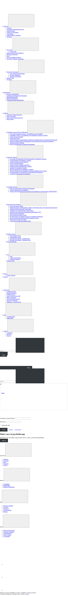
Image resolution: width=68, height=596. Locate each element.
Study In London (11, 116)
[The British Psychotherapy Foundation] (12, 12)
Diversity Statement (15, 75)
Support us (6, 290)
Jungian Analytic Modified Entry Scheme (21, 166)
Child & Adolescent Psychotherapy (19, 162)
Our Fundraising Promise (13, 299)
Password (2, 421)
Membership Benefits (12, 97)
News (8, 56)
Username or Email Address (7, 418)
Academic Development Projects (15, 29)
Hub (4, 315)
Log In (3, 429)
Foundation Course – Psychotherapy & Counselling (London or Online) (29, 135)
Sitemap (5, 511)
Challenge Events (11, 291)
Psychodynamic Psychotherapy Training (20, 160)
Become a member (8, 505)
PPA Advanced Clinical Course (18, 215)
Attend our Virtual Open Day (14, 115)
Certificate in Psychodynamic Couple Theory (22, 210)
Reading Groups (11, 234)
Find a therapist (7, 510)
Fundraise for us (11, 294)
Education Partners (12, 241)
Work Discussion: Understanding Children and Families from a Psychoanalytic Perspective (33, 140)
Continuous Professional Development (17, 95)
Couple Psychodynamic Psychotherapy (20, 174)
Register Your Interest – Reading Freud (20, 240)
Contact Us (10, 333)
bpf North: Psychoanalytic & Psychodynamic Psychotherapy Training (28, 159)
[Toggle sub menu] (21, 20)
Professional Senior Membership (15, 100)
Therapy (5, 277)
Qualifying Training (12, 157)
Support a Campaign (12, 300)
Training (5, 113)
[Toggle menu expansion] (18, 449)
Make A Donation (11, 297)
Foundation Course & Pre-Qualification (17, 132)
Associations (10, 34)
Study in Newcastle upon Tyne (15, 118)
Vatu (27, 594)
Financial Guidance (15, 259)
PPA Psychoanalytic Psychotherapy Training (21, 169)
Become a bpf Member (13, 94)
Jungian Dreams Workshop (17, 143)
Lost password (18, 429)
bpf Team (9, 334)
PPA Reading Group (15, 235)
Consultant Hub (11, 316)
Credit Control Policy (15, 258)
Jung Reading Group (15, 237)
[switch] (0, 425)
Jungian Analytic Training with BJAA (20, 165)
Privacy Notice (7, 535)
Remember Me (6, 425)
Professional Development (13, 204)
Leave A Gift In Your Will (13, 296)
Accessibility (6, 536)
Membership (6, 92)
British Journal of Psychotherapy (15, 53)
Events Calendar (11, 275)
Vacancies (9, 79)
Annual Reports (11, 31)
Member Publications (12, 98)
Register (11, 429)
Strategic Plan (10, 78)
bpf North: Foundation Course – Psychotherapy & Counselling (26, 134)
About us (5, 26)
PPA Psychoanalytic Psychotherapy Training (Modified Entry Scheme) (28, 171)
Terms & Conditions (8, 532)
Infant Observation (15, 138)
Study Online (10, 119)
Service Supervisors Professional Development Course (24, 218)
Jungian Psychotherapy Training (18, 168)
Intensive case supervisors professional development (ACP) (25, 212)
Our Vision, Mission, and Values (15, 59)
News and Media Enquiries (14, 57)
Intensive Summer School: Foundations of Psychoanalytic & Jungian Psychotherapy (32, 141)
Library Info (13, 51)
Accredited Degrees (12, 187)
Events (5, 273)
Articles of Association (12, 32)
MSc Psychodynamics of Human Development (22, 144)
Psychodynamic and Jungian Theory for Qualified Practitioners (26, 216)
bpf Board (9, 37)
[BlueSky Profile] (15, 590)
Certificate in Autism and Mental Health (20, 221)
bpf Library (10, 50)
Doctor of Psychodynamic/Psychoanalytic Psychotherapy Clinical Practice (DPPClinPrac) (33, 191)
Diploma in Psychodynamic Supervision (20, 209)
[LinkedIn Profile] (15, 564)
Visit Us (9, 335)
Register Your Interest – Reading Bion (20, 238)
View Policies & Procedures (17, 73)
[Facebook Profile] (15, 577)
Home (3, 393)
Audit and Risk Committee (14, 35)
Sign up (4, 440)
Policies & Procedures (12, 72)
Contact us (6, 508)
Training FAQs (11, 261)
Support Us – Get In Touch (14, 302)
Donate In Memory (12, 293)
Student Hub (10, 318)
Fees (8, 254)
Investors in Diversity (12, 54)
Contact (5, 331)
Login (3, 355)
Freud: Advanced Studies (16, 137)
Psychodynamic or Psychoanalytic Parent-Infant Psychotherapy (26, 172)
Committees (6, 484)
